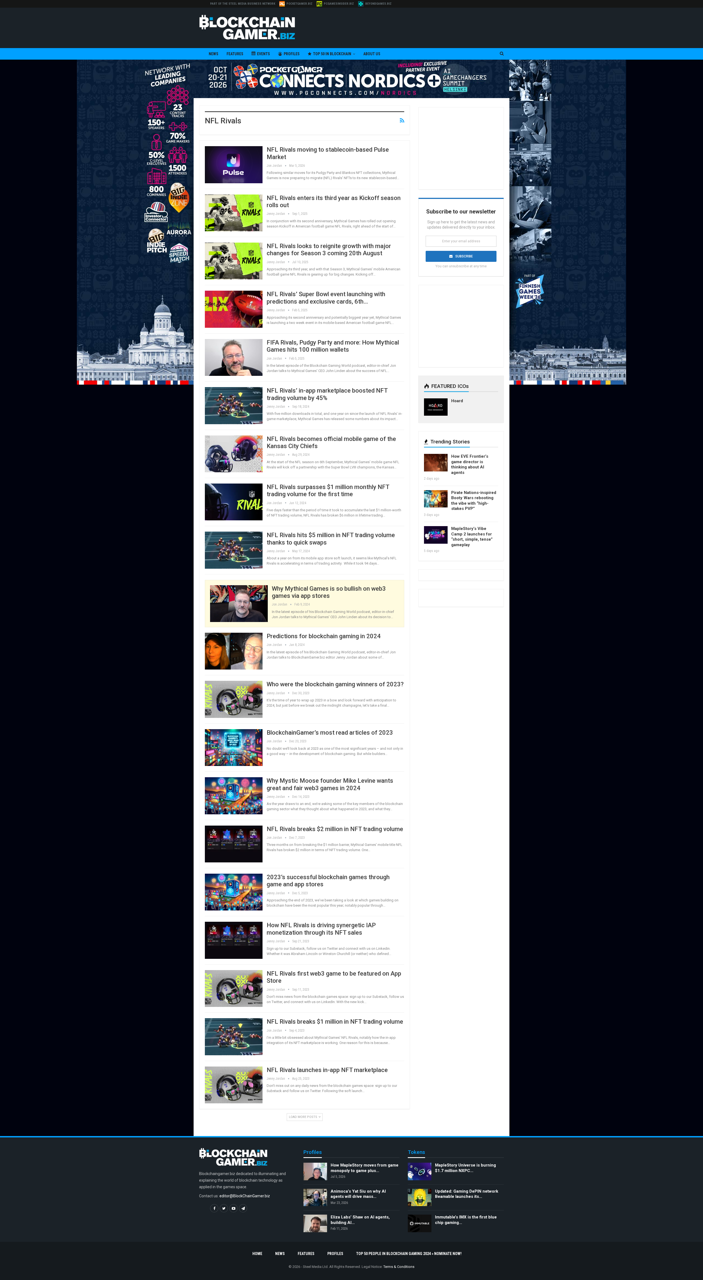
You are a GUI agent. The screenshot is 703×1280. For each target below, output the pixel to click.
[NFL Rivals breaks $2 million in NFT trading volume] (234, 844)
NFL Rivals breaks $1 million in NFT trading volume (335, 1021)
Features (235, 54)
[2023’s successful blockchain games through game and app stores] (234, 892)
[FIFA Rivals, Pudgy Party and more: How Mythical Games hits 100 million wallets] (234, 357)
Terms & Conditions (398, 1267)
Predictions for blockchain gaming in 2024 (324, 636)
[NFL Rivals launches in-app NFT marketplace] (234, 1085)
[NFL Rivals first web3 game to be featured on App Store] (234, 988)
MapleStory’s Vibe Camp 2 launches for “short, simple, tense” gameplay (472, 536)
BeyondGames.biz (378, 3)
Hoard (457, 400)
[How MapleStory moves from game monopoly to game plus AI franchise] (315, 1171)
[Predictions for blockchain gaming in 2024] (234, 651)
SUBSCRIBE (464, 256)
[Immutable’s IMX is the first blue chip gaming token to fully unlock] (419, 1223)
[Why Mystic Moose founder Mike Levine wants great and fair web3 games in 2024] (234, 795)
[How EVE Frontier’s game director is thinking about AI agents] (436, 462)
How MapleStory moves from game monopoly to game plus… (364, 1168)
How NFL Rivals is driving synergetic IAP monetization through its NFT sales (321, 929)
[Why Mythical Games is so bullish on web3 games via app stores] (239, 603)
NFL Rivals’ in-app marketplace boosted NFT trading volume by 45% (327, 394)
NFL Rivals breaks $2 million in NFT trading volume (335, 829)
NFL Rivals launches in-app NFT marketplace (327, 1070)
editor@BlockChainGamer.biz (244, 1196)
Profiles (292, 54)
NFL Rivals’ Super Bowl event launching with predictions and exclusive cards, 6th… (326, 298)
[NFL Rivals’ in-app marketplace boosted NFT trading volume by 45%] (234, 405)
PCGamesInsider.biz (339, 3)
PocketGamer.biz (299, 3)
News (213, 54)
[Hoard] (436, 407)
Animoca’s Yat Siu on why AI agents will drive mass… (358, 1194)
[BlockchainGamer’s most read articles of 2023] (234, 747)
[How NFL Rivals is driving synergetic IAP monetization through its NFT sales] (234, 940)
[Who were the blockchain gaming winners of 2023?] (234, 699)
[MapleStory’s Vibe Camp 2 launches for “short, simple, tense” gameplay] (436, 535)
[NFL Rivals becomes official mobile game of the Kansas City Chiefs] (234, 453)
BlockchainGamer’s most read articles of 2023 (330, 732)
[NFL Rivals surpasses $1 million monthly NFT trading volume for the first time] (234, 502)
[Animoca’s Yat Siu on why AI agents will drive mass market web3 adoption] (315, 1197)
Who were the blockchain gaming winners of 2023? (335, 684)
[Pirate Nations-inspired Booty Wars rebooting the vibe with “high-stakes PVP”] (436, 499)
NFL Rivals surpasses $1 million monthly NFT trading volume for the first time (328, 491)
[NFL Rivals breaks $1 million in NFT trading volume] (234, 1036)
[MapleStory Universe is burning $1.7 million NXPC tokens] (419, 1171)
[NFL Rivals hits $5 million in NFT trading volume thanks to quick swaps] (234, 550)
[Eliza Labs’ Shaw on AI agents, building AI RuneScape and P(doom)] (315, 1223)
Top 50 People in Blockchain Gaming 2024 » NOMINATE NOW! (409, 1253)
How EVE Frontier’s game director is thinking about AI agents (469, 464)
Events (263, 54)
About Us (371, 54)
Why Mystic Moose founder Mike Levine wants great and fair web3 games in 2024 (330, 784)
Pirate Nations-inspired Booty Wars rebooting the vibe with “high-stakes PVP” (473, 500)
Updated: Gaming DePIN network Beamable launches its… (466, 1194)
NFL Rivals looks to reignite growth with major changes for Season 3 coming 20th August (329, 250)
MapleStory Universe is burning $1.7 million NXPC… (465, 1168)
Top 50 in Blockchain (332, 54)
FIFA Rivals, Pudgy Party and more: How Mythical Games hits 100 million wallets (333, 346)
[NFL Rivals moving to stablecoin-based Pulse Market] (234, 164)
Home (257, 1253)
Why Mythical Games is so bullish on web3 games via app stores (329, 592)
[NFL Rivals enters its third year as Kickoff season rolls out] (234, 213)
